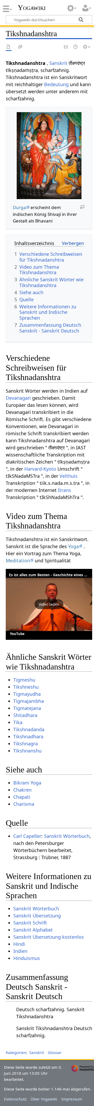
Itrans (64, 490)
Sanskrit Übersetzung (37, 915)
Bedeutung (56, 84)
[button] (49, 604)
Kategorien (16, 1052)
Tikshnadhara (28, 736)
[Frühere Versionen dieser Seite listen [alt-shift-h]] (76, 47)
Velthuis (69, 476)
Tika (17, 722)
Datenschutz (15, 1099)
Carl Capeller (27, 836)
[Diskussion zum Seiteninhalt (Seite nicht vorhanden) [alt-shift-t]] (20, 47)
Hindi (19, 944)
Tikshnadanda (28, 729)
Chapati (21, 797)
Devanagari (18, 398)
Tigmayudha (27, 694)
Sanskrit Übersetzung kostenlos (48, 937)
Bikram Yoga (27, 783)
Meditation (18, 560)
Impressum (71, 1099)
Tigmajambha (28, 701)
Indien (20, 951)
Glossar (55, 1052)
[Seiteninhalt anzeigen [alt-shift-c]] (8, 47)
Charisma (23, 804)
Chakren (22, 790)
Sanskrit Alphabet (33, 930)
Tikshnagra (25, 743)
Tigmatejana (27, 708)
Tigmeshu (24, 680)
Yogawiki (32, 7)
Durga (19, 207)
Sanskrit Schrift (30, 923)
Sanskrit (58, 63)
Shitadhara (25, 715)
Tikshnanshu (27, 750)
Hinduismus (26, 958)
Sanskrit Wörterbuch (67, 836)
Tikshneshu (26, 687)
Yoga (73, 546)
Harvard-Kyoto (40, 469)
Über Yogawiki (44, 1099)
